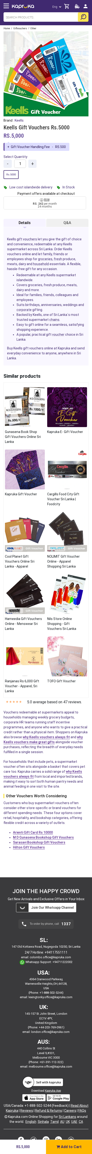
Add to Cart (71, 1147)
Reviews (26, 1110)
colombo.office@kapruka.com (50, 957)
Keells (19, 120)
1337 (66, 924)
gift (19, 239)
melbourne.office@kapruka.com (50, 1066)
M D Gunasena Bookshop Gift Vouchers (43, 837)
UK (68, 1122)
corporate (24, 310)
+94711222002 (62, 962)
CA (81, 1122)
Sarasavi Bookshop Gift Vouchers (39, 842)
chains (54, 320)
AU (62, 1122)
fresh (58, 259)
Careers (70, 1110)
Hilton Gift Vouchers (29, 847)
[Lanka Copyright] (5, 1117)
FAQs (82, 1110)
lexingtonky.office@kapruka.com (50, 997)
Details (25, 223)
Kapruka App (53, 1090)
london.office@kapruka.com (50, 1032)
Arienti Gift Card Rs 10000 (33, 832)
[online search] (83, 17)
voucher (58, 334)
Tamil (54, 1122)
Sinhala (43, 1122)
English (30, 1122)
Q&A (67, 223)
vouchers (30, 239)
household (41, 264)
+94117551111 (56, 952)
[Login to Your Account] (85, 8)
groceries (45, 259)
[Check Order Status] (77, 7)
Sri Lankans (67, 1117)
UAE (74, 1122)
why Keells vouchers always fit (46, 737)
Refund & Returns (48, 1110)
